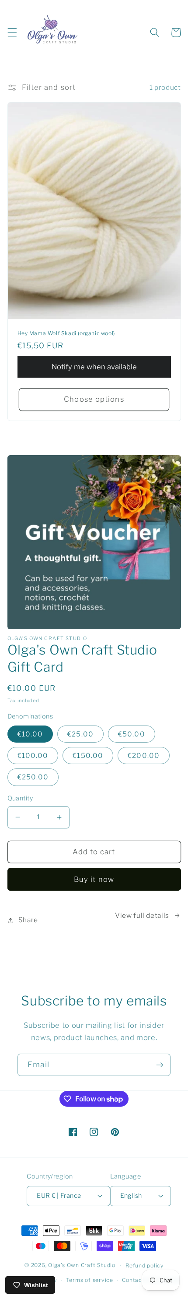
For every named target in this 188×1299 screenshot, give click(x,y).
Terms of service (89, 1280)
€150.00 (88, 755)
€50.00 (131, 734)
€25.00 (80, 734)
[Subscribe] (159, 1065)
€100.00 (33, 755)
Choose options (94, 399)
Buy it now (94, 879)
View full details (142, 915)
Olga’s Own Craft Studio (81, 1265)
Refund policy (144, 1265)
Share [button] (28, 920)
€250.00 (33, 777)
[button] (11, 32)
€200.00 (144, 755)
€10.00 (30, 734)
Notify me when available (94, 366)
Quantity (20, 798)
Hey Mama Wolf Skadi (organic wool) (66, 333)
